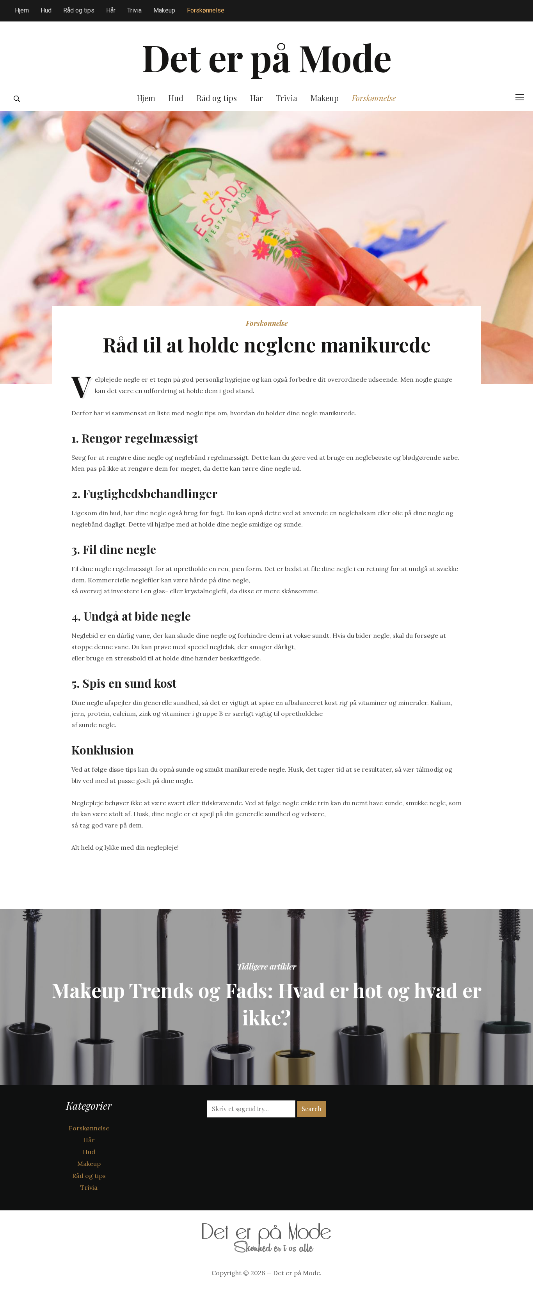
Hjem (22, 10)
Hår (110, 10)
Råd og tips (78, 10)
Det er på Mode (266, 57)
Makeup (164, 10)
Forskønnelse (205, 10)
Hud (46, 10)
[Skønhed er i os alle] (266, 1234)
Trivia (134, 10)
